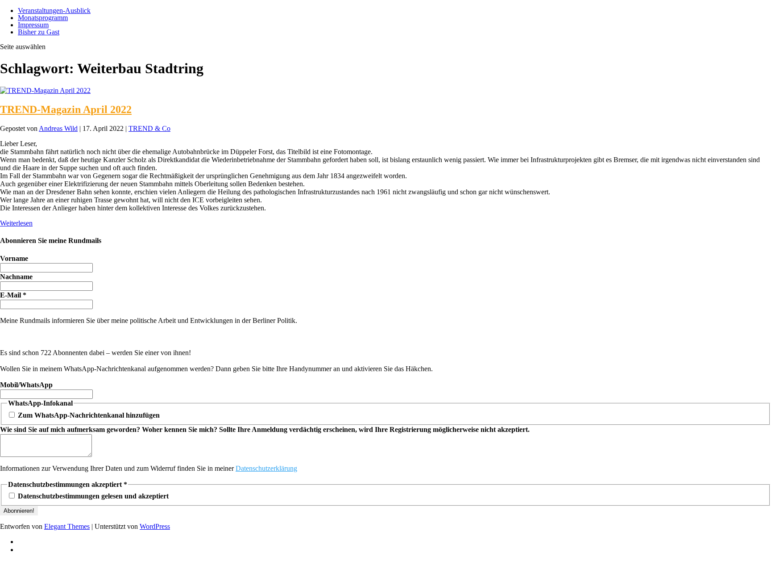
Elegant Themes (67, 526)
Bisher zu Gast (38, 32)
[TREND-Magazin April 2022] (45, 90)
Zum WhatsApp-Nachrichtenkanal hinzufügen (88, 415)
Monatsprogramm (43, 17)
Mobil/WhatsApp (26, 385)
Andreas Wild (58, 128)
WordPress (155, 526)
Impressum (33, 25)
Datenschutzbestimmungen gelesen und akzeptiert (92, 496)
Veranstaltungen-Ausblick (54, 10)
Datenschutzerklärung (266, 468)
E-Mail (13, 295)
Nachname (16, 276)
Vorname (14, 258)
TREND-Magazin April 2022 (66, 109)
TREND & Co (149, 128)
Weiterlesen (16, 223)
